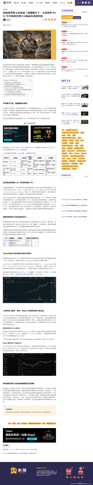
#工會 (68, 135)
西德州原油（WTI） (51, 423)
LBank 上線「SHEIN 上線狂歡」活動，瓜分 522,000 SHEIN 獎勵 (74, 61)
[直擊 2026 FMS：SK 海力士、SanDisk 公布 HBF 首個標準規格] (84, 115)
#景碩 (81, 145)
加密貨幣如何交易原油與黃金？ (13, 86)
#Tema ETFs (81, 158)
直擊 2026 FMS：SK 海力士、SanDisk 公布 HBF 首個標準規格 (70, 113)
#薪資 (79, 137)
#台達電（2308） (81, 161)
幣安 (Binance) (25, 331)
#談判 (77, 140)
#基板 (76, 145)
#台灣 (63, 135)
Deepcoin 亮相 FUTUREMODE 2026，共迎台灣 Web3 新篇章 (74, 25)
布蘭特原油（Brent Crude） (35, 423)
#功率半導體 (72, 161)
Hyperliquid (6, 240)
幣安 (44, 423)
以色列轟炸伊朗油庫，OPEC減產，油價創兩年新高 (20, 153)
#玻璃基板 (69, 148)
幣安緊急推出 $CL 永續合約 (14, 91)
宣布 (37, 331)
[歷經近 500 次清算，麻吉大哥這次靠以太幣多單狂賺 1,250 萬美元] (84, 106)
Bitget (4, 245)
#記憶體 (71, 140)
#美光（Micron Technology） (68, 137)
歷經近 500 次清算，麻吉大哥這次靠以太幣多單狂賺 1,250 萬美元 (70, 105)
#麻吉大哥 (64, 153)
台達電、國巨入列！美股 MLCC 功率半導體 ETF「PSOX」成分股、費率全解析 (70, 122)
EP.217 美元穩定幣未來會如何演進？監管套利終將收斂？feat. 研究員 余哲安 (74, 211)
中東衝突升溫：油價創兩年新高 (13, 82)
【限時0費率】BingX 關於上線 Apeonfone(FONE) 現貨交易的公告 (74, 43)
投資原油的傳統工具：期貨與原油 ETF (15, 84)
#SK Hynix (84, 153)
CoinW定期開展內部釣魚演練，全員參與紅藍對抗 (74, 34)
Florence (9, 19)
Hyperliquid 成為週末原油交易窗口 (14, 87)
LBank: (63, 60)
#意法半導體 (74, 163)
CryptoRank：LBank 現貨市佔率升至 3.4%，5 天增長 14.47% (74, 70)
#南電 (77, 143)
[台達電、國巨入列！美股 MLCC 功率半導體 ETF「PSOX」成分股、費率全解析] (84, 123)
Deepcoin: (64, 24)
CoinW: (63, 33)
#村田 (81, 163)
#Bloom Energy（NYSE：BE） (77, 156)
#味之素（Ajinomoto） (67, 145)
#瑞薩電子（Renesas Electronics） (70, 166)
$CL (10, 423)
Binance (12, 173)
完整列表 (84, 12)
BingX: (63, 42)
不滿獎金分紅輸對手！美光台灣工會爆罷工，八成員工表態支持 (70, 87)
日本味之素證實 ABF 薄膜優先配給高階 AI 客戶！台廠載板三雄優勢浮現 (70, 96)
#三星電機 (64, 161)
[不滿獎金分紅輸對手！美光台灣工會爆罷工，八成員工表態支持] (84, 89)
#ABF (82, 140)
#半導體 (71, 143)
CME (18, 423)
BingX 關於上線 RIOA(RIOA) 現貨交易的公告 (74, 52)
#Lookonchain (70, 150)
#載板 (63, 150)
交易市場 (5, 9)
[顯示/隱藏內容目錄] (30, 80)
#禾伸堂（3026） (66, 168)
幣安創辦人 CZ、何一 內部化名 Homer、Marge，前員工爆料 (20, 449)
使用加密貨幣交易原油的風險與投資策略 (15, 94)
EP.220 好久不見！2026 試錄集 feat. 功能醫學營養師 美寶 (74, 199)
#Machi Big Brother (81, 150)
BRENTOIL (21, 272)
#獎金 (74, 135)
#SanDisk (77, 153)
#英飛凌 (74, 168)
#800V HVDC (65, 156)
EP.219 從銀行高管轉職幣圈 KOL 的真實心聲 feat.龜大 (74, 205)
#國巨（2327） (65, 163)
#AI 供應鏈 (64, 143)
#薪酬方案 (64, 140)
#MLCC (68, 158)
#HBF (70, 153)
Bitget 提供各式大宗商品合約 (15, 92)
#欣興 (63, 148)
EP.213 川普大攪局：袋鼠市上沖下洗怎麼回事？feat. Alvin (74, 217)
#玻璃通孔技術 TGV (79, 148)
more (85, 75)
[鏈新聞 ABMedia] (7, 4)
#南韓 (82, 132)
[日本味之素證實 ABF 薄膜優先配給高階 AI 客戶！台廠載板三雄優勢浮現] (84, 97)
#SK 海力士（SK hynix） (71, 130)
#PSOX (74, 158)
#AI (63, 130)
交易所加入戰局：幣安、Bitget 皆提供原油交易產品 (18, 89)
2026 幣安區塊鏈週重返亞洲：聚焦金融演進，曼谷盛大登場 (19, 453)
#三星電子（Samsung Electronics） (70, 132)
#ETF (63, 158)
